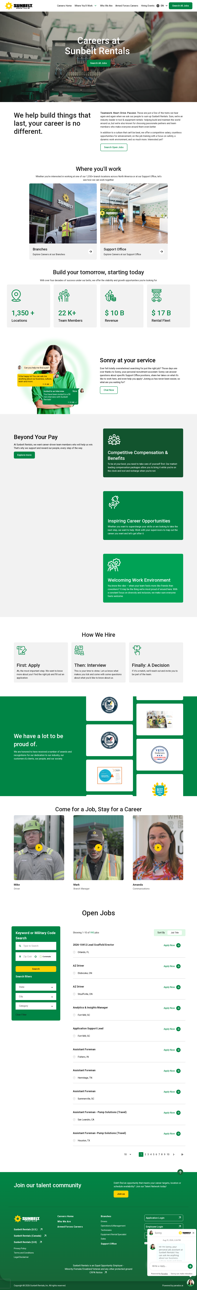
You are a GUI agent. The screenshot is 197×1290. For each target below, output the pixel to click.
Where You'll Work (86, 6)
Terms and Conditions (24, 1253)
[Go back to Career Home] (19, 6)
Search (36, 969)
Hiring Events (147, 5)
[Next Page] (174, 1154)
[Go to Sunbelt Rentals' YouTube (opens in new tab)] (146, 1243)
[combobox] (27, 956)
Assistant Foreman (84, 1049)
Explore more (24, 455)
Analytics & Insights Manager (90, 1007)
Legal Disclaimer (21, 1257)
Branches (106, 1216)
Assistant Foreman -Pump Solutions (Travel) (99, 1133)
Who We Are (106, 5)
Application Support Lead (88, 1028)
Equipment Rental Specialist (113, 1234)
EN (162, 6)
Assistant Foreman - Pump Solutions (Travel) (100, 1112)
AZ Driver (78, 965)
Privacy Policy (20, 1248)
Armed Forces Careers (126, 5)
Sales (103, 1239)
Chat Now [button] (109, 390)
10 (168, 1154)
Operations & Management (113, 1226)
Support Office (109, 1243)
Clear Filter (21, 1014)
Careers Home (64, 5)
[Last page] (182, 1154)
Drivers (104, 1221)
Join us (121, 1194)
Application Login (164, 1218)
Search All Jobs (180, 5)
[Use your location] (35, 956)
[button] (36, 987)
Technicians (106, 1230)
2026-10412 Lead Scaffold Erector (93, 944)
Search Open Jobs (114, 147)
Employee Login (164, 1226)
